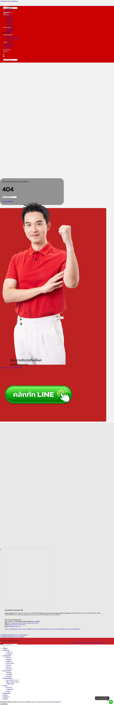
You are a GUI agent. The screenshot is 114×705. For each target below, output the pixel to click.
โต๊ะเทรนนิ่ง (9, 44)
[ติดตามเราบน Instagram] (42, 629)
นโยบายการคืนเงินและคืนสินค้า (96, 643)
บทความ (5, 52)
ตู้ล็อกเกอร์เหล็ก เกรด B (12, 39)
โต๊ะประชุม (62, 613)
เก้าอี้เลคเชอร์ (9, 46)
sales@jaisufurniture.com (14, 626)
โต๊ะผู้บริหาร (9, 661)
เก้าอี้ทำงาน (6, 7)
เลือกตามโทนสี (7, 27)
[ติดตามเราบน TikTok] (73, 629)
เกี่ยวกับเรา (6, 15)
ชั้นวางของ (9, 25)
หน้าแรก (5, 648)
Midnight (9, 29)
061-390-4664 (21, 625)
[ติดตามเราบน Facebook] (26, 629)
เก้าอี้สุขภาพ (9, 11)
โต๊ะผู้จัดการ (9, 16)
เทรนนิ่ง (5, 42)
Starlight (8, 33)
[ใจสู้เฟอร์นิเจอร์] (9, 1)
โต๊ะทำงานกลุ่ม (10, 663)
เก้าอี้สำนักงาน (42, 613)
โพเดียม (8, 48)
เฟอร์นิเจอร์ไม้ (7, 12)
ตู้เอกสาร (8, 667)
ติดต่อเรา (5, 699)
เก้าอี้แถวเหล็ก (10, 40)
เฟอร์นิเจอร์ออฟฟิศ (9, 613)
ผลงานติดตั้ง (6, 50)
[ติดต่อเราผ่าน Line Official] (11, 629)
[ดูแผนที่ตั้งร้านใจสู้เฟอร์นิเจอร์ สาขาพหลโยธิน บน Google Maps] (12, 637)
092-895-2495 (13, 625)
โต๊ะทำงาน (8, 14)
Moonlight (9, 31)
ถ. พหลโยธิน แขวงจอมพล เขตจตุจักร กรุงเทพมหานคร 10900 (24, 623)
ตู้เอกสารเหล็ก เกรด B (12, 37)
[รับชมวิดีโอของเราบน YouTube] (58, 629)
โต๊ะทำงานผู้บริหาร (56, 613)
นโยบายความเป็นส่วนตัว (80, 643)
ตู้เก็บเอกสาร (68, 613)
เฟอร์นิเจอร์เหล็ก (7, 678)
